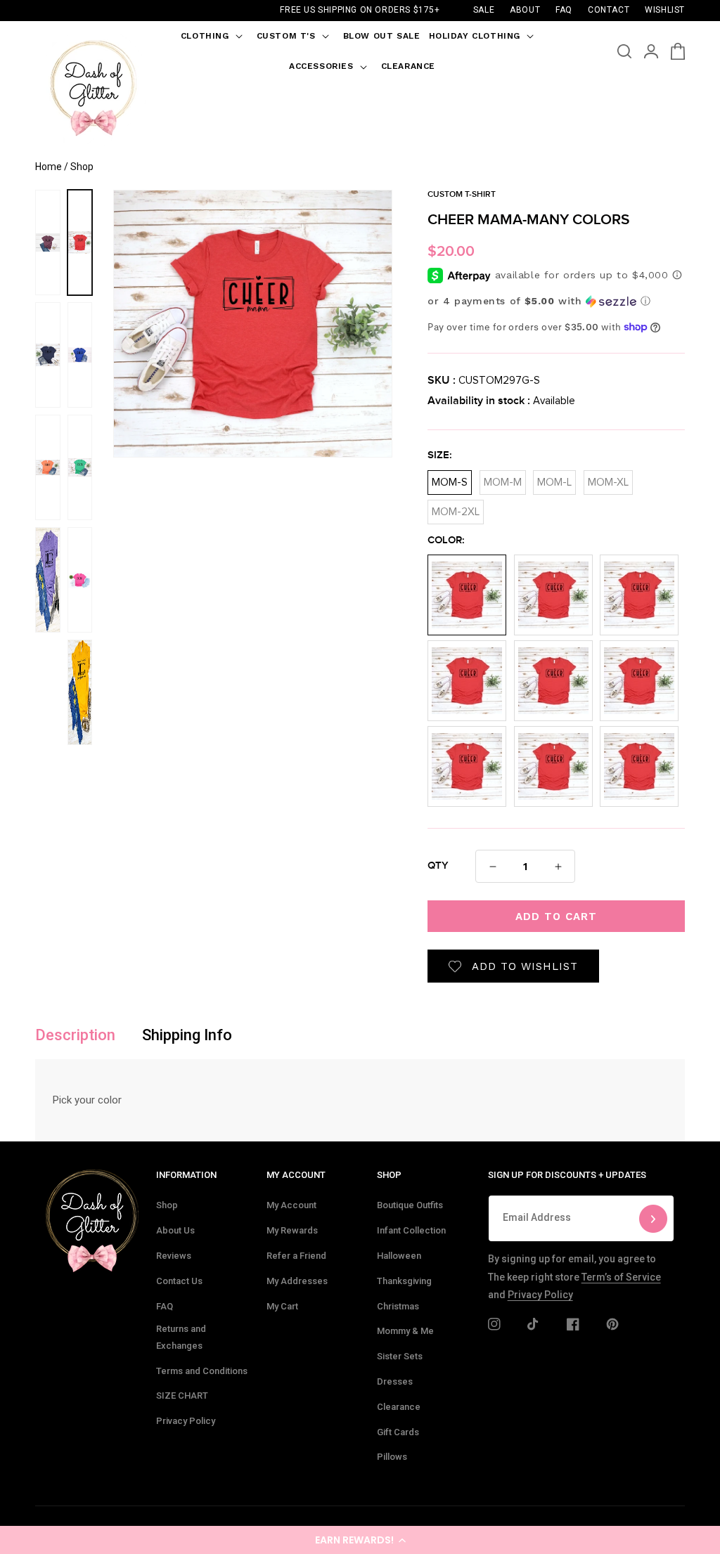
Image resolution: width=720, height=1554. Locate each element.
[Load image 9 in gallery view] (47, 580)
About (525, 10)
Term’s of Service (621, 1277)
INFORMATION (186, 1175)
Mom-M (503, 479)
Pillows (392, 1456)
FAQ (164, 1306)
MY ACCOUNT (296, 1175)
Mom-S (450, 479)
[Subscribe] (653, 1218)
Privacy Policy (185, 1421)
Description (75, 1035)
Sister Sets (400, 1356)
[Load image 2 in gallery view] (80, 355)
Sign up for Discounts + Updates (567, 1175)
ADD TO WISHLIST (525, 966)
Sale (483, 10)
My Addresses (297, 1281)
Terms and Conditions (202, 1371)
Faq (563, 10)
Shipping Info (187, 1035)
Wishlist (665, 10)
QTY (438, 866)
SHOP (389, 1175)
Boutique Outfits (410, 1205)
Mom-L (554, 479)
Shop (167, 1205)
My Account (291, 1205)
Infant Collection (411, 1230)
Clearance (398, 1406)
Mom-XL (608, 479)
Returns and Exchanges (181, 1336)
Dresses (395, 1381)
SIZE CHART (182, 1395)
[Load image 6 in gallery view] (47, 242)
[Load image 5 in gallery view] (80, 692)
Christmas (398, 1306)
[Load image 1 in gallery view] (80, 242)
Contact (608, 10)
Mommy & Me (405, 1331)
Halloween (399, 1255)
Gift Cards (398, 1432)
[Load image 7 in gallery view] (47, 355)
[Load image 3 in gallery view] (80, 467)
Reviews (173, 1255)
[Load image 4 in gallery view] (80, 580)
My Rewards (292, 1230)
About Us (175, 1230)
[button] (360, 1540)
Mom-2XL (456, 508)
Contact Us (179, 1281)
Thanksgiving (404, 1281)
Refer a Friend (296, 1255)
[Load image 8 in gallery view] (47, 467)
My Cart (282, 1306)
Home (48, 166)
